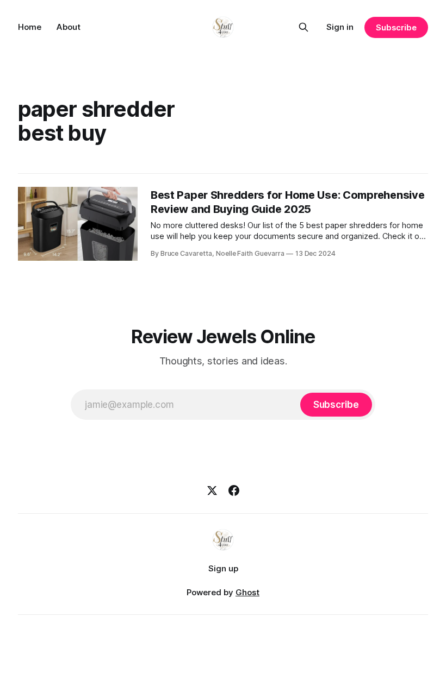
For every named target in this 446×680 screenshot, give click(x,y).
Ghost (247, 592)
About (68, 27)
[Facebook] (233, 490)
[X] (212, 490)
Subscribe (396, 27)
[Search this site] (303, 27)
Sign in (340, 27)
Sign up (223, 568)
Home (29, 27)
